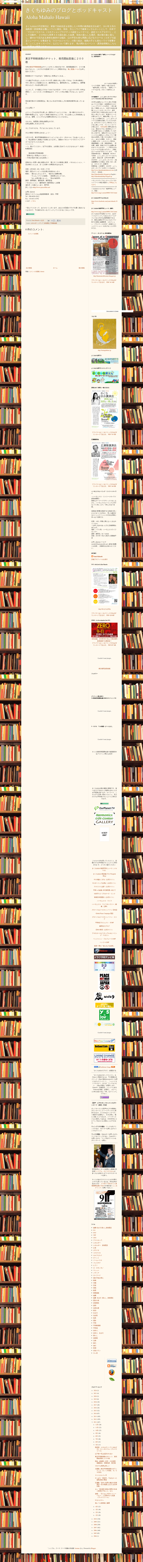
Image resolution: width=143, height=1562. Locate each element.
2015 (95, 1411)
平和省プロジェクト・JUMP (104, 923)
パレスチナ (97, 1263)
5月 (96, 1445)
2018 (95, 1402)
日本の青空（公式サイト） (104, 930)
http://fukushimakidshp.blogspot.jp (101, 176)
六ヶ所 (95, 1353)
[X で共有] (56, 220)
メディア (41, 223)
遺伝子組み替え (98, 1278)
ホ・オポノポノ (98, 1268)
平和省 (95, 1328)
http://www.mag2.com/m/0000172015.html (104, 193)
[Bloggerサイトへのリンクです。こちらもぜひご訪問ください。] (111, 1367)
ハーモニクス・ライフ (104, 901)
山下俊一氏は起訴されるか (104, 1454)
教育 (94, 1290)
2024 (95, 1390)
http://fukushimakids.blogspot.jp (101, 174)
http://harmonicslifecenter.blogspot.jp (104, 276)
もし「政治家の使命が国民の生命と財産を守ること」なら (106, 1490)
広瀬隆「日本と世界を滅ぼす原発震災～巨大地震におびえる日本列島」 (106, 1484)
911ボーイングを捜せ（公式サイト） (104, 883)
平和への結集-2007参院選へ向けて (104, 890)
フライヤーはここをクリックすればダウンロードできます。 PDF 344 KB (104, 485)
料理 (94, 1348)
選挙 (94, 1320)
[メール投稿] (48, 220)
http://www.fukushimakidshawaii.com (102, 170)
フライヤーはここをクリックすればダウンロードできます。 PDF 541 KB (103, 281)
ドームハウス (97, 1260)
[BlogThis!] (54, 220)
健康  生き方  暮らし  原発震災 (102, 1228)
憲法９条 (96, 1300)
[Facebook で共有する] (58, 220)
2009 (95, 1522)
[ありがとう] (30, 215)
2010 (95, 1519)
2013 (95, 1416)
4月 (96, 1507)
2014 (95, 1413)
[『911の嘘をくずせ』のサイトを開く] (104, 1007)
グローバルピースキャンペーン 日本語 (104, 910)
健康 (94, 1295)
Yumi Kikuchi (97, 556)
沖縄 (94, 1283)
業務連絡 (96, 1293)
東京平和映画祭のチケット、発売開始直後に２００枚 (106, 1457)
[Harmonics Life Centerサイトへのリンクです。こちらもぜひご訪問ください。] (112, 1380)
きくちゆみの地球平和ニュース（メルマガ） (104, 869)
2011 (95, 1422)
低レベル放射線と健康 (102, 1503)
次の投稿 (29, 268)
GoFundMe (104, 127)
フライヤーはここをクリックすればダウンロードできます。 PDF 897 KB (104, 644)
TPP (94, 1235)
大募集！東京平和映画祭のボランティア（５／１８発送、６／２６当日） (106, 1470)
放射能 (95, 1338)
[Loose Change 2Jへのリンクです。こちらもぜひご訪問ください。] (104, 1062)
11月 (97, 1427)
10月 (97, 1430)
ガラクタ (96, 1250)
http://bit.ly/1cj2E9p (105, 609)
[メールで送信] (52, 220)
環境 (94, 1288)
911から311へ (99, 1500)
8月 (96, 1436)
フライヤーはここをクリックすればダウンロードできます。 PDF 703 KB (104, 433)
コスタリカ (97, 1253)
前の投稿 (82, 268)
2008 (95, 1525)
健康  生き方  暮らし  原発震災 (103, 1298)
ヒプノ (95, 1265)
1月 (96, 1515)
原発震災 (47, 223)
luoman (77, 1548)
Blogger (93, 1548)
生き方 (95, 1313)
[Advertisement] (55, 251)
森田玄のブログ (104, 926)
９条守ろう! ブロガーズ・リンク (104, 894)
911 (94, 1230)
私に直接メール (73, 69)
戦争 (94, 1318)
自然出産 (96, 1308)
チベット (96, 1258)
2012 (95, 1419)
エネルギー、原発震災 (100, 1245)
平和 (94, 1323)
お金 (94, 1248)
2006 (95, 1530)
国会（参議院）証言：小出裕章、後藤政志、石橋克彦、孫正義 (106, 1462)
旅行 (94, 1346)
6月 (96, 1442)
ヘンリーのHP (104, 942)
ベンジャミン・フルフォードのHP (104, 939)
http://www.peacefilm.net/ (41, 187)
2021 (95, 1393)
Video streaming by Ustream (112, 311)
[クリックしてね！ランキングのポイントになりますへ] (104, 804)
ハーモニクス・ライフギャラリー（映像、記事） (104, 905)
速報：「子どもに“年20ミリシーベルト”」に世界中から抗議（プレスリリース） (105, 1495)
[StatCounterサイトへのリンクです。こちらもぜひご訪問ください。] (111, 1362)
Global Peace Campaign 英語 (104, 913)
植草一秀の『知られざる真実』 (104, 946)
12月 (97, 1425)
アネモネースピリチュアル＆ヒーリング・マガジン (104, 934)
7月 (96, 1439)
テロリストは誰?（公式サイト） (104, 887)
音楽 (94, 1285)
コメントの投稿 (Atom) (36, 271)
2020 (95, 1396)
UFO (94, 1238)
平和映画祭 (53, 223)
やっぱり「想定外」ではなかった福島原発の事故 (106, 1479)
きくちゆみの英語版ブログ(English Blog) (104, 875)
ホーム (55, 268)
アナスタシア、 (98, 1240)
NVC (94, 1233)
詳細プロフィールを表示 (99, 559)
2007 (95, 1527)
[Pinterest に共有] (60, 220)
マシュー (96, 1270)
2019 (95, 1399)
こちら (33, 201)
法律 (94, 1340)
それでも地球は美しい (102, 1466)
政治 (94, 1310)
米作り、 (96, 1330)
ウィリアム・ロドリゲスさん (104, 1171)
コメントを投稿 (33, 234)
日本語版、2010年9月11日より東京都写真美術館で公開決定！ (104, 640)
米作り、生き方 (98, 1333)
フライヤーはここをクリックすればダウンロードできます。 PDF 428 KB (103, 614)
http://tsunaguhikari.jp (104, 350)
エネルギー (34, 223)
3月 (96, 1509)
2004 (95, 1536)
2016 (95, 1408)
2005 (95, 1533)
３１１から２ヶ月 (101, 1475)
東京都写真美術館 (104, 669)
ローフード (97, 1275)
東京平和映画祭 (35, 67)
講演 (94, 1305)
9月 (96, 1433)
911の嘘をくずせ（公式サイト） (104, 879)
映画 (94, 1280)
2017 (95, 1405)
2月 (96, 1512)
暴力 (94, 1343)
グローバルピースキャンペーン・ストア (104, 918)
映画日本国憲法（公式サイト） (104, 897)
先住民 (95, 1315)
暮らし (95, 1335)
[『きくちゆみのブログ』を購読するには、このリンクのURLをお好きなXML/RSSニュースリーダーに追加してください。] (96, 1067)
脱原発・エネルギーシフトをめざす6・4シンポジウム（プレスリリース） (106, 1449)
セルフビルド (97, 1255)
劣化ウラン (97, 1350)
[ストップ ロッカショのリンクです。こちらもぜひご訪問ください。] (104, 1036)
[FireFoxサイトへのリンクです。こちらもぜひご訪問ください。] (112, 1375)
